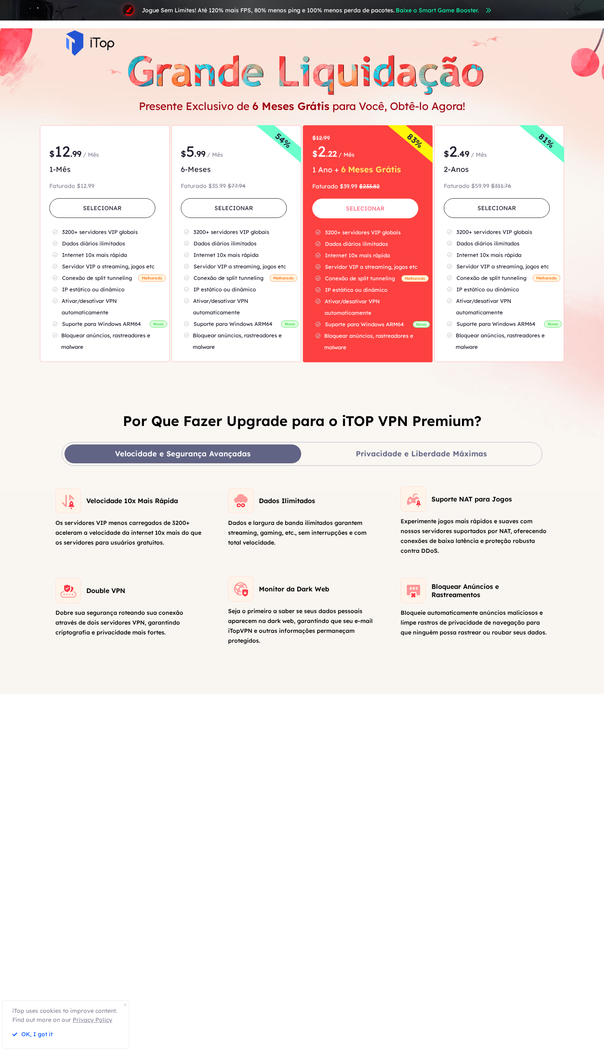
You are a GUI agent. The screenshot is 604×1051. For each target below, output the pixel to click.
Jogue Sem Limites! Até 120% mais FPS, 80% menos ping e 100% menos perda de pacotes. (310, 10)
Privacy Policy (92, 1020)
